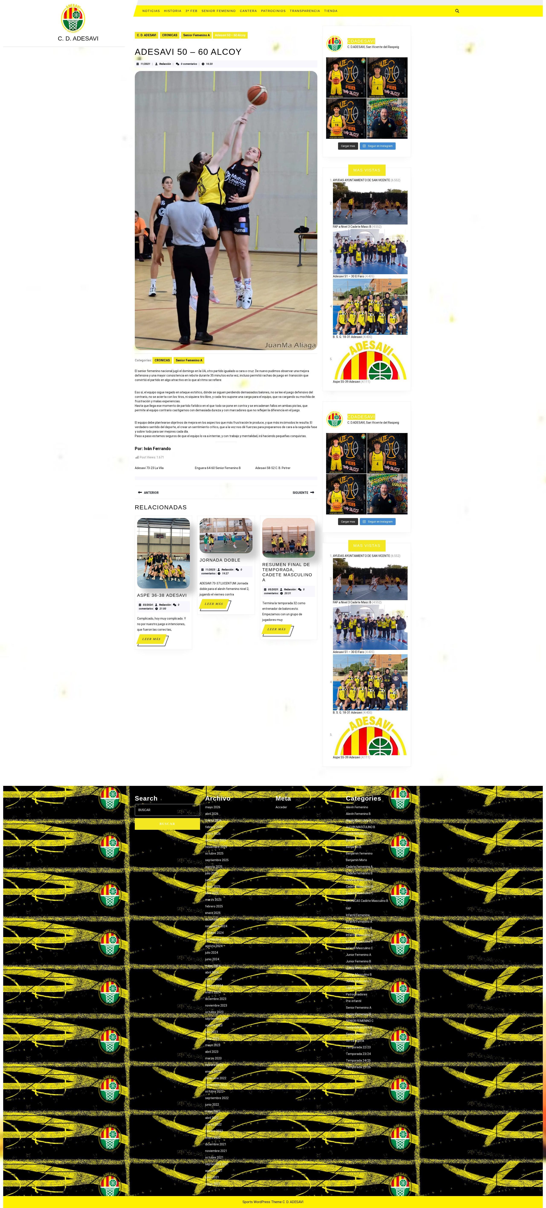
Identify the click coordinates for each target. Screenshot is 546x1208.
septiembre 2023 (217, 1018)
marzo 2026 (213, 820)
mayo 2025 (212, 886)
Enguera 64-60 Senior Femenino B (218, 468)
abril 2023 (211, 1051)
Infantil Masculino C (359, 948)
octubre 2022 (214, 1091)
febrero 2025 (214, 906)
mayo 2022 (212, 1111)
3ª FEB (191, 11)
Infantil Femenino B (359, 928)
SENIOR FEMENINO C (359, 1021)
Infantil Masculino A (359, 935)
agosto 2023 (213, 1025)
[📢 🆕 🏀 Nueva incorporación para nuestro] (346, 118)
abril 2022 (211, 1118)
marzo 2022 (213, 1124)
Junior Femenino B (358, 961)
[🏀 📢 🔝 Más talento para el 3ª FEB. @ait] (346, 77)
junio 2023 (212, 1038)
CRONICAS (169, 35)
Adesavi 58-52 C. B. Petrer (272, 468)
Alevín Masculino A (358, 820)
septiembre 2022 (217, 1098)
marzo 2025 (213, 899)
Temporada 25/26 (358, 1067)
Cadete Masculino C (359, 893)
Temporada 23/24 (358, 1054)
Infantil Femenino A (359, 921)
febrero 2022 (214, 1131)
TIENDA (331, 11)
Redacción (165, 63)
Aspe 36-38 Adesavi (162, 595)
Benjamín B (353, 847)
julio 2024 (211, 952)
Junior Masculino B (359, 974)
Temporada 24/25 (358, 1060)
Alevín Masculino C (358, 833)
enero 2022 (213, 1137)
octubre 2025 (214, 853)
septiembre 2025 (217, 860)
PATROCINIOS (273, 11)
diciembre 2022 (215, 1078)
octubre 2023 (214, 1012)
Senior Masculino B (359, 1034)
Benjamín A (353, 840)
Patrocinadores (356, 994)
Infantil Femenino (358, 915)
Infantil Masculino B (359, 941)
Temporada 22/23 (358, 1047)
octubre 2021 (214, 1157)
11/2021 (145, 63)
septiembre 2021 (217, 1164)
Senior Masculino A (359, 1027)
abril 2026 (211, 813)
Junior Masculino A (359, 968)
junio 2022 (212, 1104)
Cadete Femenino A (359, 866)
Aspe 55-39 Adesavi (346, 381)
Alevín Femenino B (358, 813)
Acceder (281, 807)
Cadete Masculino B (359, 886)
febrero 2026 (214, 827)
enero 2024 (213, 992)
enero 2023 (213, 1071)
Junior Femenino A (358, 954)
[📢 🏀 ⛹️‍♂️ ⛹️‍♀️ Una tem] (387, 118)
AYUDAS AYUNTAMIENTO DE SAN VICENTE (361, 180)
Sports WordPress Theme (262, 1202)
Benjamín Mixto (356, 860)
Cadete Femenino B (359, 873)
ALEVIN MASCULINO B (360, 827)
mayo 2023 (212, 1045)
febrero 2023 (214, 1065)
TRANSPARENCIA (305, 11)
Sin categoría (355, 1040)
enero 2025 (213, 913)
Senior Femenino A (196, 35)
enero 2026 (213, 833)
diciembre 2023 (215, 999)
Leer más (154, 640)
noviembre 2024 (216, 926)
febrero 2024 (214, 985)
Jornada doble (220, 560)
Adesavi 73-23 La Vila (149, 468)
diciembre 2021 (215, 1144)
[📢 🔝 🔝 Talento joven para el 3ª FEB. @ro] (387, 77)
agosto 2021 (213, 1170)
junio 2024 (212, 959)
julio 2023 (211, 1032)
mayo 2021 (212, 1184)
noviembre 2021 (216, 1151)
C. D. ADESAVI (78, 38)
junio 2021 (212, 1177)
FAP (348, 908)
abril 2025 (211, 893)
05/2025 (273, 589)
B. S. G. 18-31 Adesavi (347, 337)
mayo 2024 (212, 966)
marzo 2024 (213, 979)
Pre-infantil (353, 1001)
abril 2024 (211, 972)
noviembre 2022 (216, 1084)
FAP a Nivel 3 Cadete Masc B (352, 226)
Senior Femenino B (358, 1014)
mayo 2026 (212, 807)
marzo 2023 (213, 1058)
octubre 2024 (214, 932)
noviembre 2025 (216, 847)
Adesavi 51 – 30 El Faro (348, 276)
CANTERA (248, 11)
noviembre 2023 (216, 1005)
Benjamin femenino (359, 853)
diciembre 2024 (215, 919)
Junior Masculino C (359, 981)
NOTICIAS (151, 11)
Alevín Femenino (357, 807)
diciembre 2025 (215, 840)
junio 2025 (212, 880)
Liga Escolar (354, 987)
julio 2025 (211, 873)
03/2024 (148, 604)
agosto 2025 (213, 866)
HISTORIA (173, 11)
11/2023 (210, 569)
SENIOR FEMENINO (219, 11)
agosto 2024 (213, 946)
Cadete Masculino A (359, 880)
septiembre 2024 (217, 939)
